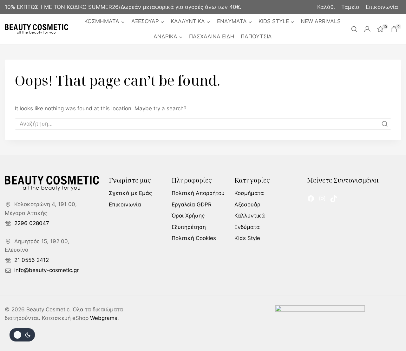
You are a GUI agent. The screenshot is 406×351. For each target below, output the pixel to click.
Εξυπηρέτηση (189, 227)
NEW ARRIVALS (321, 21)
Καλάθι (326, 7)
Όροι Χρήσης (188, 215)
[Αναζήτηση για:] (203, 123)
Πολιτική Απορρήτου (198, 193)
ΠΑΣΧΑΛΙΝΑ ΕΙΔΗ (211, 36)
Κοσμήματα (249, 193)
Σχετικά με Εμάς (130, 193)
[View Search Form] (354, 29)
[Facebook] (311, 198)
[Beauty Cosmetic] (36, 29)
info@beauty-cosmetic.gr (46, 270)
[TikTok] (333, 198)
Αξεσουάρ (247, 204)
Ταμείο (350, 7)
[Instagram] (322, 198)
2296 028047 (31, 223)
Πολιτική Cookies (194, 238)
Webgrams (103, 318)
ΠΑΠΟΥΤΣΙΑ (256, 36)
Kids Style (247, 238)
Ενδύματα (247, 227)
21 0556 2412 (31, 260)
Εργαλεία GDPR (192, 204)
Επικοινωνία (382, 7)
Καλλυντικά (249, 215)
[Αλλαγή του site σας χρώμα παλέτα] (22, 334)
